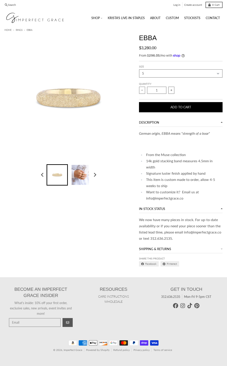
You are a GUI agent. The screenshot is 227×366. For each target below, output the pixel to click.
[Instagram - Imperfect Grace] (182, 305)
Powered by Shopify (98, 350)
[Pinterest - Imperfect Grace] (197, 305)
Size (141, 66)
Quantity (145, 83)
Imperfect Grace (73, 350)
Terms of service (162, 350)
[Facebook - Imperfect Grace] (175, 305)
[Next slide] (95, 174)
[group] (57, 175)
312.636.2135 (170, 297)
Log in (176, 4)
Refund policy (121, 350)
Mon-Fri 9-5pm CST (197, 297)
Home (8, 29)
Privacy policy (141, 350)
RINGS (19, 29)
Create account (193, 4)
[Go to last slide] (42, 174)
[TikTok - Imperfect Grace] (189, 305)
